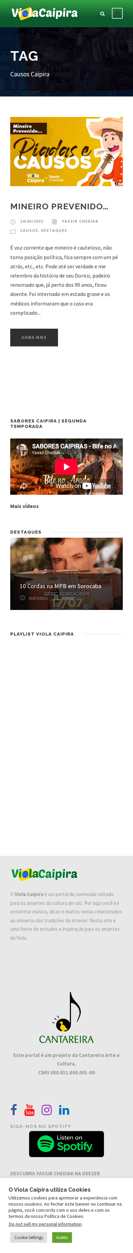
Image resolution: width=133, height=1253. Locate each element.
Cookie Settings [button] (28, 1237)
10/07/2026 (37, 598)
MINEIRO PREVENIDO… (59, 206)
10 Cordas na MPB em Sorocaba (60, 586)
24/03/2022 (31, 221)
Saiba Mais (34, 337)
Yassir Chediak (80, 221)
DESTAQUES (54, 230)
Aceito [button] (62, 1237)
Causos (29, 230)
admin (68, 598)
